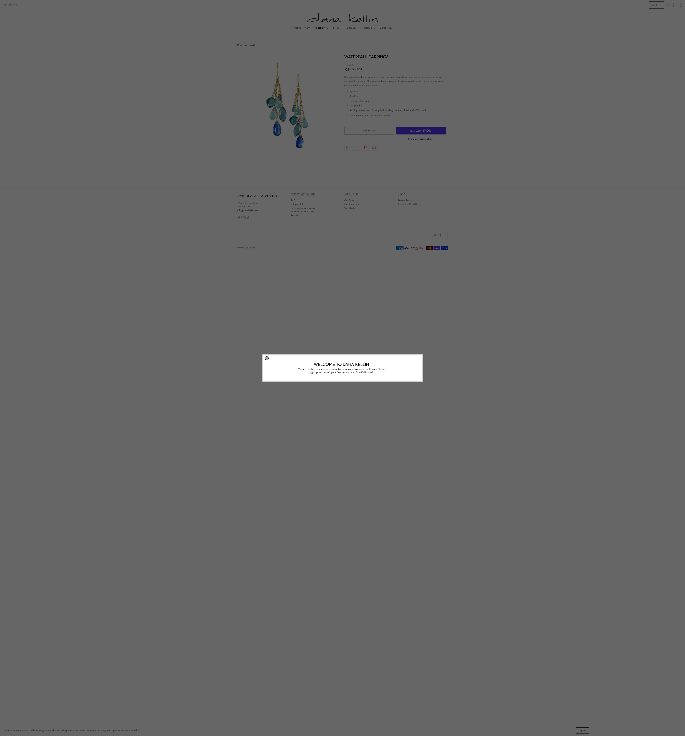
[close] (266, 358)
